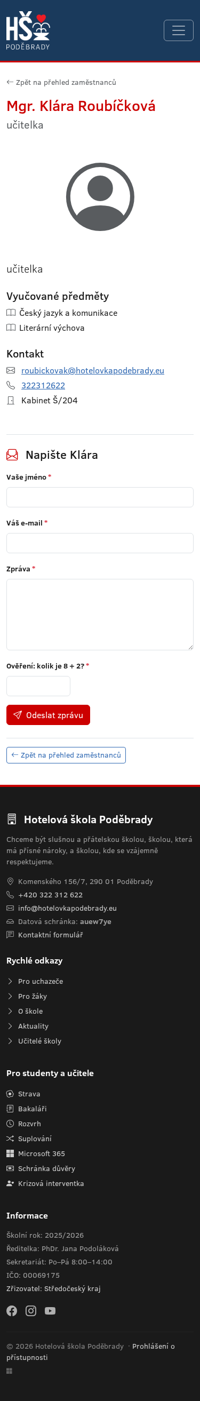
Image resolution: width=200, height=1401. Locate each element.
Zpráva (20, 568)
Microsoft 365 (40, 1153)
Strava (28, 1093)
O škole (29, 1011)
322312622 (43, 385)
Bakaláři (31, 1108)
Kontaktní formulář (50, 934)
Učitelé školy (38, 1041)
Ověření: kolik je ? (47, 665)
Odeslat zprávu (54, 715)
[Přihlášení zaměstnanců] (9, 1371)
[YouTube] (50, 1311)
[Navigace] (179, 30)
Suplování (34, 1138)
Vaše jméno (28, 477)
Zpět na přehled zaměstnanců (66, 82)
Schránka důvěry (45, 1168)
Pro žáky (31, 996)
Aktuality (32, 1026)
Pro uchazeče (39, 981)
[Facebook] (11, 1311)
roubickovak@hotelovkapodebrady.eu (92, 370)
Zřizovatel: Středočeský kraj (53, 1288)
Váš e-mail (26, 523)
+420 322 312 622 (50, 894)
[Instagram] (31, 1311)
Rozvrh (28, 1123)
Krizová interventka (50, 1183)
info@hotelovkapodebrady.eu (67, 908)
